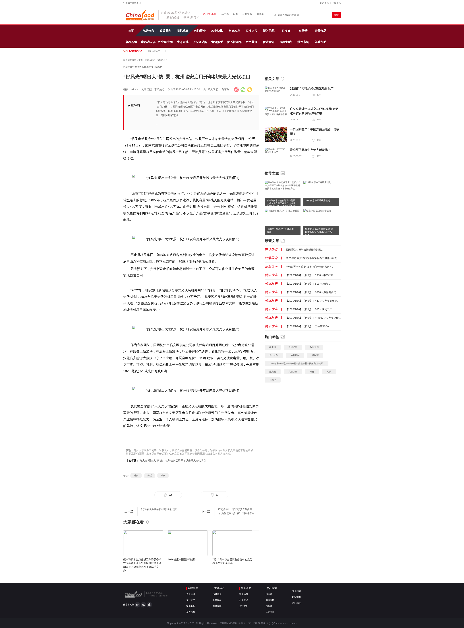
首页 (131, 30)
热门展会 (200, 30)
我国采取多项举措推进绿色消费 (159, 509)
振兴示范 (269, 30)
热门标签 (296, 603)
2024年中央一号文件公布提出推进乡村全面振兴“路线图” (296, 363)
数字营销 (251, 42)
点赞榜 (303, 30)
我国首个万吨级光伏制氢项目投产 (312, 88)
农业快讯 (217, 30)
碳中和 (225, 14)
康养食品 (320, 30)
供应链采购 (200, 42)
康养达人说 (148, 42)
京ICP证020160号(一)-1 (262, 623)
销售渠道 (246, 588)
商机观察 (182, 30)
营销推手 (217, 42)
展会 (235, 14)
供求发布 (269, 42)
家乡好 (286, 30)
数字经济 (293, 347)
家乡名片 (251, 30)
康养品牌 (131, 42)
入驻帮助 (320, 42)
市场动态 (149, 60)
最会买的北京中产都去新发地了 (310, 149)
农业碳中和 (165, 42)
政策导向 (165, 30)
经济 (329, 371)
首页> (141, 60)
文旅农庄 (234, 30)
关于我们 (296, 591)
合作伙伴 (273, 355)
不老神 (272, 380)
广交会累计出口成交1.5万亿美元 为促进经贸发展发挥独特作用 (236, 511)
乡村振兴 (247, 14)
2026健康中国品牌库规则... (183, 559)
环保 (312, 371)
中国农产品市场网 (132, 2)
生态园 (272, 371)
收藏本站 (336, 2)
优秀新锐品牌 (234, 44)
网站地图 (296, 597)
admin (134, 89)
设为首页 (324, 2)
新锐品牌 (270, 600)
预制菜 (260, 14)
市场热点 (148, 30)
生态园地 (182, 42)
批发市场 (303, 42)
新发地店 (286, 42)
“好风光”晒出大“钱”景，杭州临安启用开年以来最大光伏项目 (172, 460)
